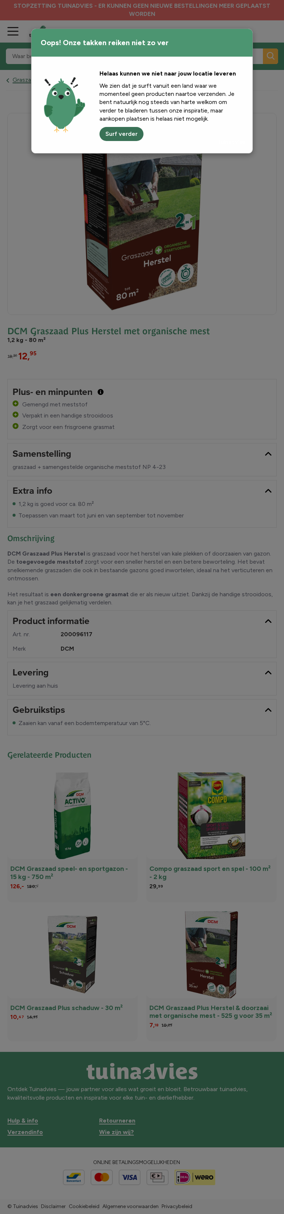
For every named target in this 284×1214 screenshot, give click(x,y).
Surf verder (121, 133)
